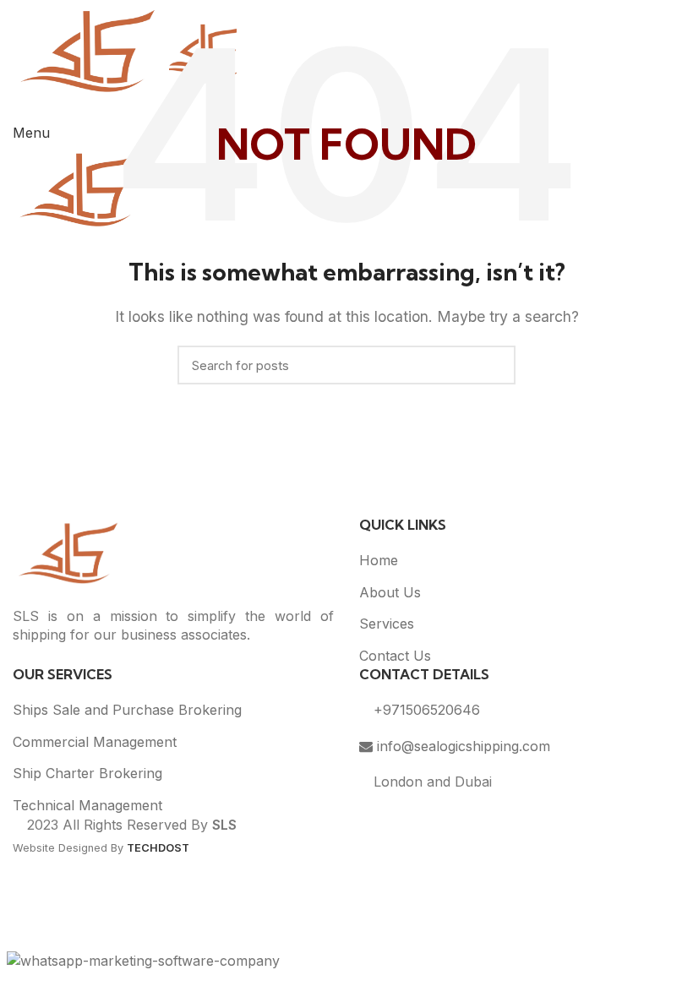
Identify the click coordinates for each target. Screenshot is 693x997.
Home (378, 560)
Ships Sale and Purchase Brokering (127, 709)
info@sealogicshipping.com (461, 746)
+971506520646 (424, 709)
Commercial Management (95, 741)
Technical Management (87, 805)
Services (386, 623)
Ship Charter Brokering (87, 773)
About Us (390, 592)
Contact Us (395, 655)
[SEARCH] (493, 365)
